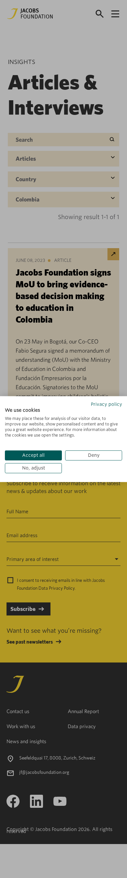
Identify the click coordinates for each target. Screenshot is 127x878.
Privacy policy (106, 404)
